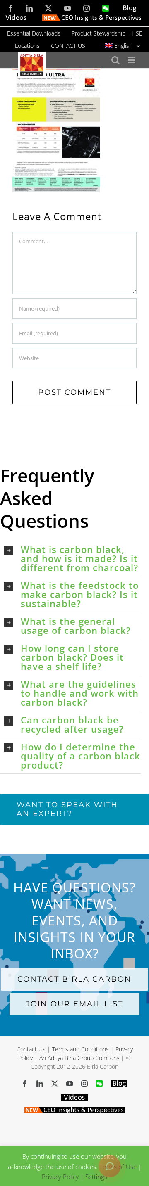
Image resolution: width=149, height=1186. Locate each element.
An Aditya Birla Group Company (79, 1058)
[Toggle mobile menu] (132, 60)
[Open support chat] (109, 1166)
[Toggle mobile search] (115, 60)
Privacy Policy (60, 1176)
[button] (72, 558)
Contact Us (31, 1049)
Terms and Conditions (80, 1049)
